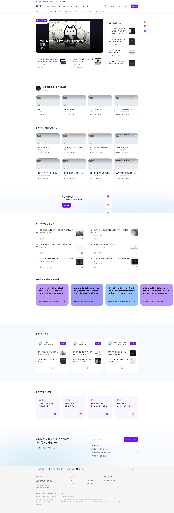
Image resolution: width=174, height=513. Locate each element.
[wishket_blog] (132, 469)
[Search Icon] (106, 6)
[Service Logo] (39, 6)
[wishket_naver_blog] (136, 469)
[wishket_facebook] (128, 469)
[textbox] (105, 439)
